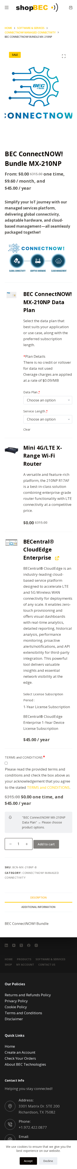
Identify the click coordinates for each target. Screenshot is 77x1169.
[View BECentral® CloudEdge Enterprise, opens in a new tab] (56, 558)
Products (24, 959)
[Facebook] (28, 945)
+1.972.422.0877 (33, 1127)
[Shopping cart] (70, 7)
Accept (28, 1161)
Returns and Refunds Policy (28, 994)
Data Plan (31, 392)
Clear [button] (26, 429)
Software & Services (50, 959)
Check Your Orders (20, 1058)
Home (9, 959)
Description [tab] (38, 897)
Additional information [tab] (38, 907)
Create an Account (20, 1052)
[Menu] (7, 7)
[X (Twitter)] (21, 945)
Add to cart (46, 844)
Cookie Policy (16, 1006)
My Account (25, 964)
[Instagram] (36, 945)
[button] (11, 295)
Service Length (35, 411)
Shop (8, 964)
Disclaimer (14, 1018)
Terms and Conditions (23, 1012)
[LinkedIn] (6, 945)
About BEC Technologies (25, 1064)
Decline (48, 1161)
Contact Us (46, 964)
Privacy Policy (16, 1000)
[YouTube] (13, 945)
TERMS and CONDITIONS (24, 757)
